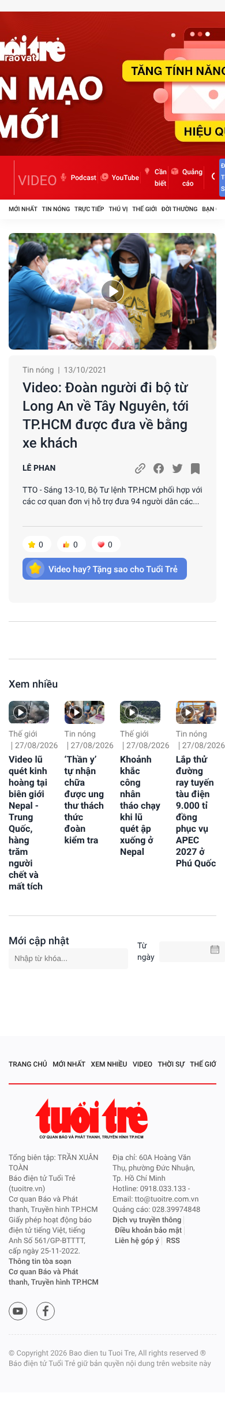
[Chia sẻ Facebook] (159, 468)
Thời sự (171, 1064)
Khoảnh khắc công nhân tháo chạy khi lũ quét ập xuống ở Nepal (140, 805)
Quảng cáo (192, 177)
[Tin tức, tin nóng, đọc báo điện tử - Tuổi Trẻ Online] (11, 177)
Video (142, 1064)
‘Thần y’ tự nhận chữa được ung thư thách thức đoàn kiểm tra (84, 800)
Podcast (83, 178)
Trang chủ (28, 1064)
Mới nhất (23, 209)
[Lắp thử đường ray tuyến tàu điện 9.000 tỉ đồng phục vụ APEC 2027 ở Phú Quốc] (196, 712)
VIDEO (37, 180)
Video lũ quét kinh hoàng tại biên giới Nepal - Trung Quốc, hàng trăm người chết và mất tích (28, 823)
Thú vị (117, 209)
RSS (173, 1241)
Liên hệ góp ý (137, 1241)
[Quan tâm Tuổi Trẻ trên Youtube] (18, 1311)
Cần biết (161, 177)
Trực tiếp (89, 209)
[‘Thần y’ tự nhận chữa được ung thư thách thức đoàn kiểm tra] (85, 712)
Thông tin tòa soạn (40, 1261)
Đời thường (180, 209)
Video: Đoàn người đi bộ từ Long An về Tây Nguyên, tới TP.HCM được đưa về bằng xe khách (105, 415)
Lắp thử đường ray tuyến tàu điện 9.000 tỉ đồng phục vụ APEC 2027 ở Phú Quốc (196, 811)
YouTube (125, 178)
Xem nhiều (33, 684)
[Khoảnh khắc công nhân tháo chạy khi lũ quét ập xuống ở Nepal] (140, 712)
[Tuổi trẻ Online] (93, 1118)
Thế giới (144, 209)
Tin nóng (56, 209)
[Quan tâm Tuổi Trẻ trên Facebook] (45, 1311)
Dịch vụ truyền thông (146, 1220)
